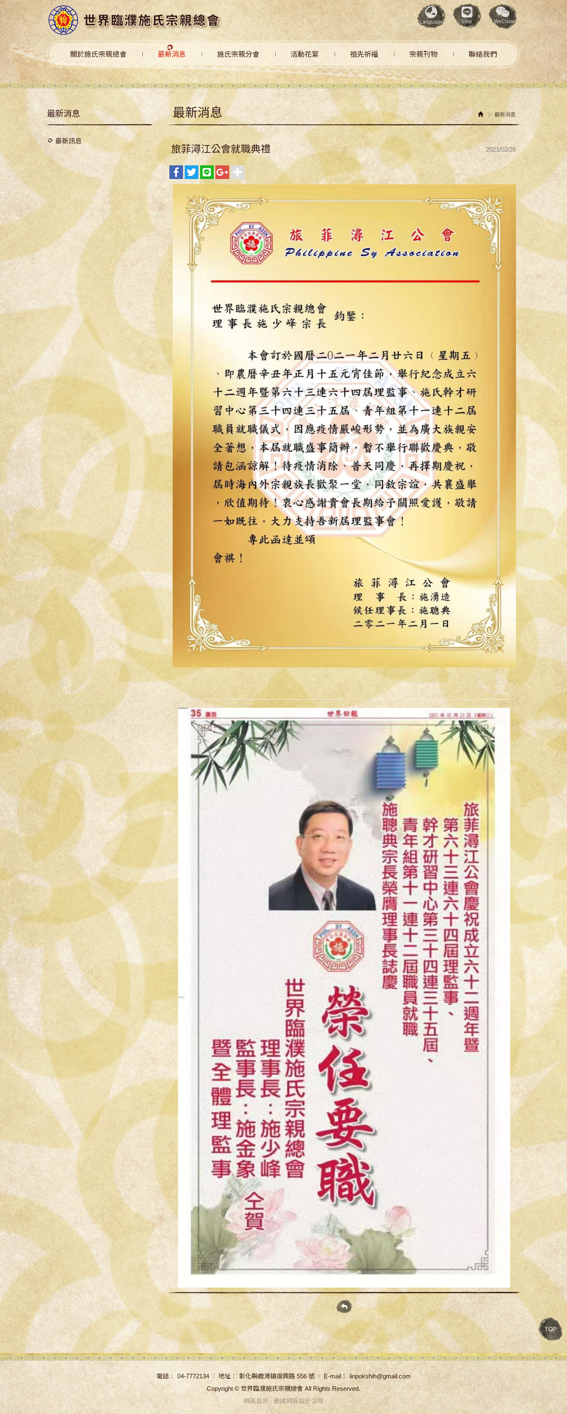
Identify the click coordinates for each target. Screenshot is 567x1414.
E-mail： (335, 1376)
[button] (503, 16)
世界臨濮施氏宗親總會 (134, 20)
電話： (165, 1376)
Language (431, 22)
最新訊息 (68, 141)
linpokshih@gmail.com (380, 1376)
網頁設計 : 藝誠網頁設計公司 (283, 1400)
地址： (227, 1376)
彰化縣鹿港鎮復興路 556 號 (277, 1376)
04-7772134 (193, 1376)
